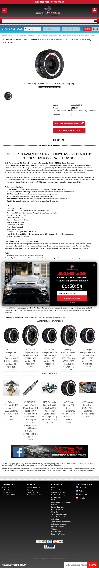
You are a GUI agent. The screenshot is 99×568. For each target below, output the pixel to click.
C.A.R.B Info (56, 531)
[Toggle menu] (4, 10)
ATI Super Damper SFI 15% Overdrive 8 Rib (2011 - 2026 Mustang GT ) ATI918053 (49, 357)
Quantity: (57, 114)
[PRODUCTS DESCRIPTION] (49, 145)
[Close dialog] (94, 265)
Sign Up (92, 565)
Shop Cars (55, 512)
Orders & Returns (33, 487)
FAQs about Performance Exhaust (61, 503)
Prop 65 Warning (58, 534)
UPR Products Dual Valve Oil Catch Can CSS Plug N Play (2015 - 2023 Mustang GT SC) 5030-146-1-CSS (49, 411)
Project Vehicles (57, 527)
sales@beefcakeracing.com (42, 310)
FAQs (53, 500)
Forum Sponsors (57, 507)
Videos (54, 529)
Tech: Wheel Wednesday (61, 522)
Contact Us (6, 492)
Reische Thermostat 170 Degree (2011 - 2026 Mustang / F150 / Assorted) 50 (11, 409)
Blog (53, 487)
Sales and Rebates (58, 524)
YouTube (82, 498)
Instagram (83, 495)
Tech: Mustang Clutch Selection (59, 518)
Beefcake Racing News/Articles (58, 496)
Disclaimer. (57, 465)
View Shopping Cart (34, 495)
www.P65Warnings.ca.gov (55, 317)
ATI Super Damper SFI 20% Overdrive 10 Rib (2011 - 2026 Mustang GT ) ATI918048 (30, 357)
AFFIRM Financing (58, 492)
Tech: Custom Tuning (59, 514)
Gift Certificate (57, 509)
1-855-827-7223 (57, 2)
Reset (95, 29)
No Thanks (72, 302)
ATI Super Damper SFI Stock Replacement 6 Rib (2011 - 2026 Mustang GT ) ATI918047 (11, 358)
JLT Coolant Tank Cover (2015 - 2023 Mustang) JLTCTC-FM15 (87, 408)
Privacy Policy (32, 492)
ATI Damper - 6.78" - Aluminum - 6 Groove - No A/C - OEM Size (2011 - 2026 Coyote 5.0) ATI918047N (68, 358)
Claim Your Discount (72, 298)
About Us (5, 487)
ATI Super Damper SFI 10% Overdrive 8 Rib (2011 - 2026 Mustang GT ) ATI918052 (87, 357)
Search (87, 29)
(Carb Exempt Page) (60, 470)
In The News (7, 490)
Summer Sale (56, 490)
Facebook (82, 487)
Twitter (81, 491)
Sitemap (30, 490)
